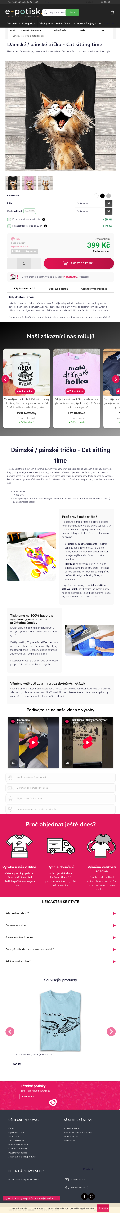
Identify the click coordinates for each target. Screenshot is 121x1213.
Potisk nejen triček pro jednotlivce (23, 1179)
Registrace (105, 2)
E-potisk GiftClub (16, 1132)
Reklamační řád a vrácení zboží (77, 1132)
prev (9, 1031)
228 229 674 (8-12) (79, 1187)
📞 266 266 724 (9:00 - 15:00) (25, 2)
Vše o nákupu (69, 1140)
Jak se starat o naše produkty (22, 1157)
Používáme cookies (17, 1153)
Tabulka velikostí (16, 1140)
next (111, 1031)
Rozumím (103, 1208)
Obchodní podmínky (17, 1148)
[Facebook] (84, 1196)
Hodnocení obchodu (18, 1144)
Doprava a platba (58, 288)
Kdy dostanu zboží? (24, 288)
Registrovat (31, 251)
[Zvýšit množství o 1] (36, 263)
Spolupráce (13, 1136)
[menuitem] (13, 24)
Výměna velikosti (71, 1136)
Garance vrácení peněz (94, 288)
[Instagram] (91, 1196)
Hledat (72, 12)
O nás (11, 1128)
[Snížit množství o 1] (12, 263)
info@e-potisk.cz (78, 1179)
